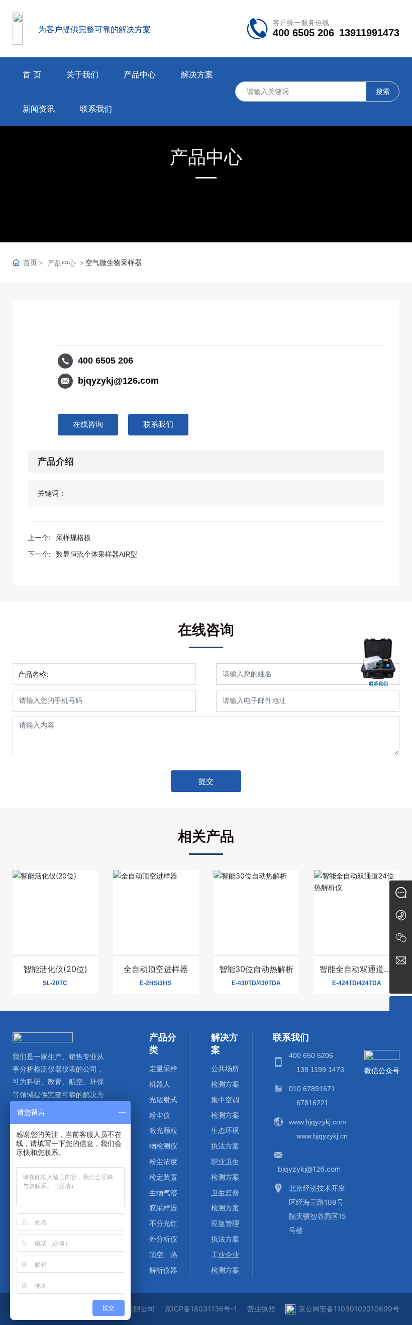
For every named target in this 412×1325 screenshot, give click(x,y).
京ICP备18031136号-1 (201, 1308)
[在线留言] (400, 891)
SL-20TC (55, 983)
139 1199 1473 (320, 1070)
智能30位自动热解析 (256, 969)
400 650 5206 (311, 1055)
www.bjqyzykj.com (317, 1122)
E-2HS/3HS (155, 983)
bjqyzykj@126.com (118, 381)
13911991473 (369, 32)
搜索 (383, 91)
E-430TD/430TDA (256, 983)
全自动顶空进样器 (156, 969)
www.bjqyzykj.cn (322, 1136)
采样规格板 (73, 537)
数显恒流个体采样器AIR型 (96, 554)
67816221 (312, 1103)
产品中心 (206, 157)
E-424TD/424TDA (356, 983)
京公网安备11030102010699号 (348, 1308)
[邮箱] (400, 959)
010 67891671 (312, 1089)
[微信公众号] (400, 937)
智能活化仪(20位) (55, 969)
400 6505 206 (303, 32)
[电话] (400, 914)
